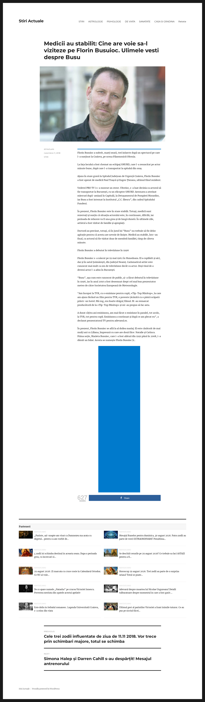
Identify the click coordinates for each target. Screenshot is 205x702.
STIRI (81, 21)
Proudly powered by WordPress (46, 689)
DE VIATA (130, 21)
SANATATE (144, 21)
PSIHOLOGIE (114, 21)
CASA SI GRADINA (164, 21)
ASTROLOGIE (95, 21)
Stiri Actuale (31, 21)
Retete (182, 21)
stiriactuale (49, 149)
